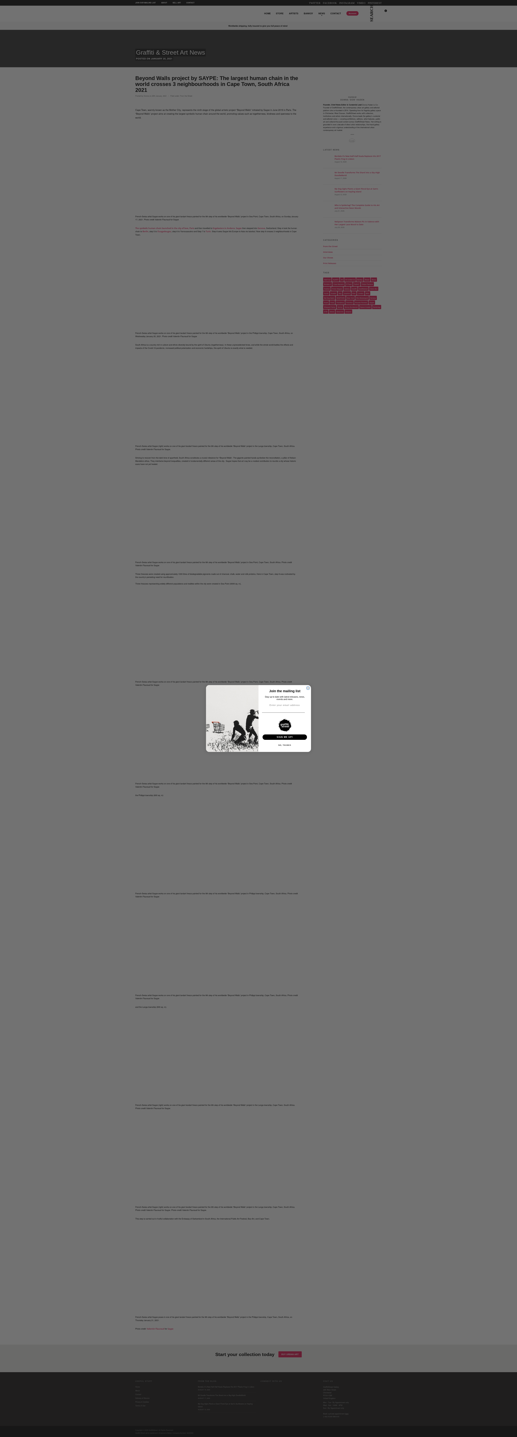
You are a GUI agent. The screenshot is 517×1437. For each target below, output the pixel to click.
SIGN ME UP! (285, 737)
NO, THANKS (284, 745)
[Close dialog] (308, 688)
